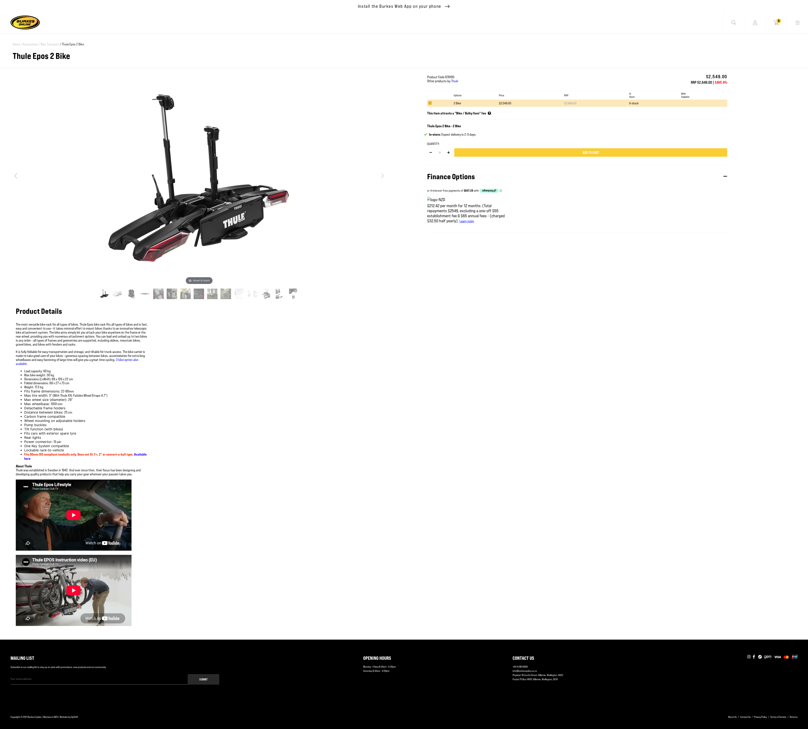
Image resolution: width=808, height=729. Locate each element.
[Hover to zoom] (199, 178)
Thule (454, 81)
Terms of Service (778, 716)
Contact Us (745, 716)
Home (17, 44)
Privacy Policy (760, 716)
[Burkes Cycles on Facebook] (754, 657)
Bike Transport (50, 44)
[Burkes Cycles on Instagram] (749, 657)
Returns (793, 716)
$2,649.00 (570, 103)
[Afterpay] (760, 657)
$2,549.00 (505, 103)
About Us (732, 716)
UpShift (74, 716)
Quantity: (433, 144)
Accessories (31, 44)
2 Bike (457, 103)
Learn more (467, 221)
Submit (203, 679)
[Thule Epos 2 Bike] (104, 294)
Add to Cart (591, 152)
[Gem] (767, 657)
